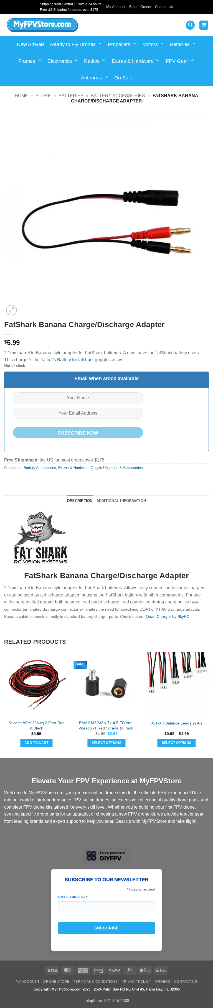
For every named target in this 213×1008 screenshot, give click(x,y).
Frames (26, 61)
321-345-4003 (116, 1000)
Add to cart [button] (36, 742)
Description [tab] (80, 501)
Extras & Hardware (133, 61)
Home (21, 95)
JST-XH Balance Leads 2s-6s (176, 723)
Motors (150, 44)
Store (43, 95)
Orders (145, 7)
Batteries (180, 44)
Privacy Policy (136, 982)
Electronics (59, 61)
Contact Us (164, 7)
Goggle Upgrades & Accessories (117, 468)
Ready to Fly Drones (73, 44)
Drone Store (56, 982)
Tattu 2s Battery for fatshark (67, 359)
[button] (190, 25)
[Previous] (4, 704)
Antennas (91, 78)
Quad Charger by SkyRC (167, 616)
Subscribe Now (78, 433)
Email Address (73, 897)
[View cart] (203, 25)
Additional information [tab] (121, 501)
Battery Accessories (118, 95)
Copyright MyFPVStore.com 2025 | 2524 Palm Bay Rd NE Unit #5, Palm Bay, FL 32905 (107, 989)
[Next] (208, 704)
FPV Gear (177, 61)
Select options (106, 742)
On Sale (123, 78)
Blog (132, 7)
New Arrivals (31, 44)
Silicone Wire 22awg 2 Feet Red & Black (36, 725)
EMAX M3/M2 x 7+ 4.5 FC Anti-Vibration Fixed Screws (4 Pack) (106, 725)
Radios (92, 61)
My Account (115, 7)
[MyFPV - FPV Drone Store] (42, 25)
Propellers (119, 44)
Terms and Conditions (95, 982)
